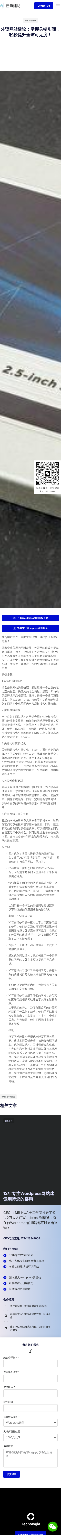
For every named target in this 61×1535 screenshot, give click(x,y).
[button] (58, 6)
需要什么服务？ (11, 1416)
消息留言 (8, 1446)
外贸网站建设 (30, 20)
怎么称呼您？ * (11, 1357)
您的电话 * (9, 1387)
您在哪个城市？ (11, 1372)
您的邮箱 (8, 1401)
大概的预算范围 (11, 1431)
